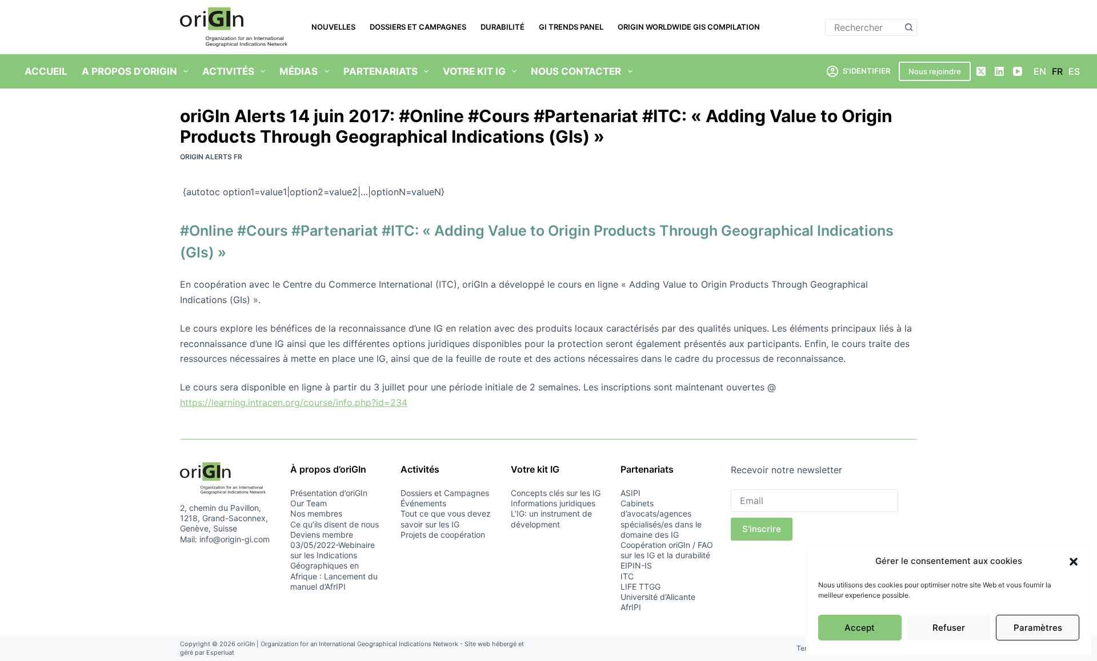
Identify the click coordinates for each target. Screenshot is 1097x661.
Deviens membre (321, 534)
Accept (859, 627)
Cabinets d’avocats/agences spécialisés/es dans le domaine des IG (661, 518)
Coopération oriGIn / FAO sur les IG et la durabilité (666, 550)
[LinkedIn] (999, 71)
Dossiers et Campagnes (418, 26)
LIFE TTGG (640, 586)
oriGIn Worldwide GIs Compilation (689, 26)
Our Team (308, 503)
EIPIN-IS (636, 565)
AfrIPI (630, 607)
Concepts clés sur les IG (555, 493)
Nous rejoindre (934, 71)
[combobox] (863, 27)
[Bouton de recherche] (908, 27)
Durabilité (503, 26)
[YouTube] (1017, 71)
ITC (627, 576)
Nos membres (316, 513)
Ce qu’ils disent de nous (334, 524)
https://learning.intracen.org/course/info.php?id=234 (293, 402)
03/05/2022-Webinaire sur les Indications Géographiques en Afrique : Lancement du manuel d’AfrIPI (334, 565)
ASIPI (630, 493)
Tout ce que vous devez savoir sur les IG (446, 519)
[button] (1073, 561)
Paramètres (1038, 627)
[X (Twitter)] (981, 71)
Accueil (46, 71)
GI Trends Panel (571, 26)
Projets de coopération (443, 534)
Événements (423, 503)
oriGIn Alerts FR (211, 156)
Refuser (948, 627)
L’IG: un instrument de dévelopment (551, 519)
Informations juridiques (553, 503)
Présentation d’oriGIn (328, 493)
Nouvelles (333, 26)
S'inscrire (761, 528)
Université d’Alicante (657, 597)
